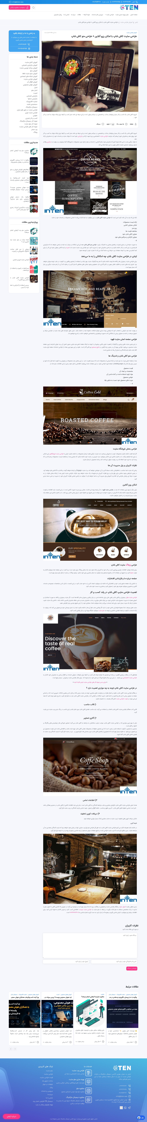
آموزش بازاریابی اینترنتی (29, 65)
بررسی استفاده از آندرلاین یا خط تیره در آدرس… (19, 286)
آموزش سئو (33, 71)
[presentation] (10, 1049)
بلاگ (51, 1087)
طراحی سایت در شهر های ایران (27, 110)
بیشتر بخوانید (15, 1042)
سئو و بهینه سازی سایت (122, 15)
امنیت (35, 93)
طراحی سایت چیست (85, 909)
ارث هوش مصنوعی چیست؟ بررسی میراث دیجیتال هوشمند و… (19, 189)
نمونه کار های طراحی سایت (28, 126)
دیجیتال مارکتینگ (31, 107)
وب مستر (34, 129)
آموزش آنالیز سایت (31, 62)
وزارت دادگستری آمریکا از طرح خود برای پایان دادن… (19, 208)
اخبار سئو (34, 90)
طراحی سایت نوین (31, 112)
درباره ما (73, 15)
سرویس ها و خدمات (97, 15)
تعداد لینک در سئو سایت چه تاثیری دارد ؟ (19, 241)
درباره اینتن (11, 1116)
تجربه (67, 247)
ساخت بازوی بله (47, 1081)
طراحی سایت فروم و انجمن (21, 260)
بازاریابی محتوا (32, 98)
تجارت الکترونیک (31, 101)
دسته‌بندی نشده (32, 104)
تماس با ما (66, 15)
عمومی (35, 115)
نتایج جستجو (96, 347)
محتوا (132, 573)
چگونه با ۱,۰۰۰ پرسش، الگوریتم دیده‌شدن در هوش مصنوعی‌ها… (19, 161)
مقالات (79, 15)
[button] (9, 1052)
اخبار (35, 87)
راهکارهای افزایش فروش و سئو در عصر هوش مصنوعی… (19, 170)
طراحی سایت (110, 15)
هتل (127, 597)
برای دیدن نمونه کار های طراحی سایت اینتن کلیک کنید (90, 682)
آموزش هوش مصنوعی (30, 84)
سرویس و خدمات (47, 1091)
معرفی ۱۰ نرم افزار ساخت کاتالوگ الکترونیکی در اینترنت (19, 250)
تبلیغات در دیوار (48, 1084)
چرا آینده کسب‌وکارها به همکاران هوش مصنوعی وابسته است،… (19, 180)
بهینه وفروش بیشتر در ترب (44, 1104)
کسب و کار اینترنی (31, 118)
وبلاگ (128, 565)
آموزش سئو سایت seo (29, 73)
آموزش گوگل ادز (32, 82)
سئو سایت (101, 610)
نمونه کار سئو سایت (30, 124)
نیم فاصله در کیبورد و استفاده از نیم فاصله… (19, 269)
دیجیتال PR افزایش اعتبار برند (43, 1101)
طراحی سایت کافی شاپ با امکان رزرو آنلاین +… (19, 279)
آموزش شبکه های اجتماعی (28, 76)
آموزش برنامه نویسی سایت (28, 68)
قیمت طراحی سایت (122, 699)
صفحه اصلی (133, 15)
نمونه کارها (87, 15)
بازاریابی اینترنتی (32, 96)
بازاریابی (80, 136)
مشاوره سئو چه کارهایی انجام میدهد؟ (19, 152)
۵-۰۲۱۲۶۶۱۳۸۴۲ (74, 912)
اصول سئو (123, 907)
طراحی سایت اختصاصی (130, 678)
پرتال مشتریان (58, 15)
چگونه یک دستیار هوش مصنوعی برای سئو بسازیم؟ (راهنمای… (19, 199)
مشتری (49, 142)
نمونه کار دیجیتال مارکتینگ (28, 121)
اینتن (136, 22)
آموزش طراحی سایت (126, 22)
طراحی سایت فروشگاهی (56, 454)
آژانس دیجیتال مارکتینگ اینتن (65, 1119)
